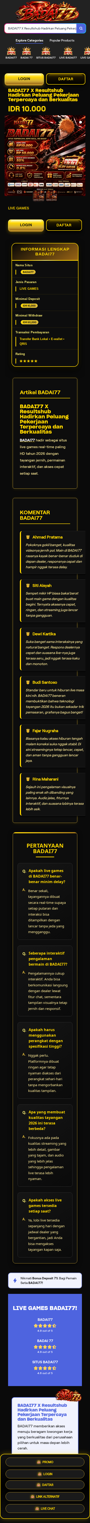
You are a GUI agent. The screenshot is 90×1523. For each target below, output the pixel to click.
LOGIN (24, 79)
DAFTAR (65, 79)
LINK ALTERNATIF (48, 1498)
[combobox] (41, 28)
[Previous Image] (8, 156)
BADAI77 (27, 440)
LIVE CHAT (48, 1509)
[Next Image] (81, 156)
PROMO (47, 1462)
